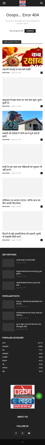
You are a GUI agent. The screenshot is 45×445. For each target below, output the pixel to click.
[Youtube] (29, 433)
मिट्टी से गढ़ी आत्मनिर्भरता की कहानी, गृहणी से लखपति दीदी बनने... (21, 235)
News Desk (6, 72)
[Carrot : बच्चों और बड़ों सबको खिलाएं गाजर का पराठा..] (8, 304)
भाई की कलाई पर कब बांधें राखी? (16, 69)
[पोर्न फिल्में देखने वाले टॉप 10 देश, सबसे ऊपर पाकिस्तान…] (8, 316)
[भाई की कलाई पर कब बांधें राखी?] (22, 56)
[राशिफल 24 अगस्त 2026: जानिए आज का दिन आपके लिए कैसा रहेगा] (22, 187)
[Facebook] (16, 433)
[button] (4, 3)
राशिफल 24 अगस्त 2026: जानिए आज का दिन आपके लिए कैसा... (21, 202)
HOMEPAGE (30, 31)
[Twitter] (22, 433)
